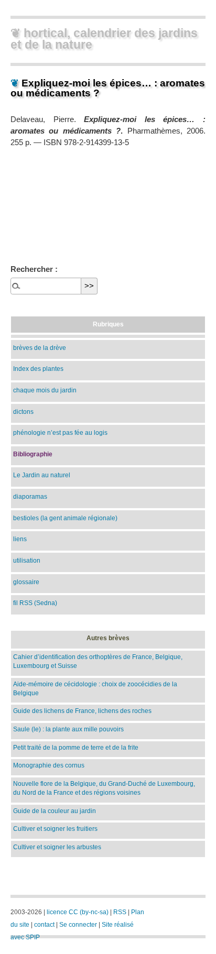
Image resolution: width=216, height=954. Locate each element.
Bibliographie (32, 454)
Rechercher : (34, 269)
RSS (119, 912)
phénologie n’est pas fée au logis (60, 432)
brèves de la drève (39, 347)
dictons (23, 411)
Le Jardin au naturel (41, 474)
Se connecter (78, 924)
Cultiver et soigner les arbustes (57, 846)
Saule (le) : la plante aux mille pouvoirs (68, 729)
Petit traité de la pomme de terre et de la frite (75, 747)
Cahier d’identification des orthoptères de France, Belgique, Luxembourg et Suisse (97, 661)
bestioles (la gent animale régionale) (65, 517)
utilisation (26, 560)
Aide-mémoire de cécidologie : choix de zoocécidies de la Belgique (95, 688)
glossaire (26, 581)
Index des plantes (38, 368)
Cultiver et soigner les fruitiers (55, 828)
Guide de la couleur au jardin (54, 810)
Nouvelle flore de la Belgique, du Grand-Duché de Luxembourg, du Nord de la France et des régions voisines (104, 788)
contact (44, 924)
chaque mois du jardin (45, 390)
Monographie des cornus (48, 765)
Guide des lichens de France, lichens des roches (82, 710)
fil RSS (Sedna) (35, 602)
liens (20, 538)
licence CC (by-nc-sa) (78, 912)
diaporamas (30, 496)
